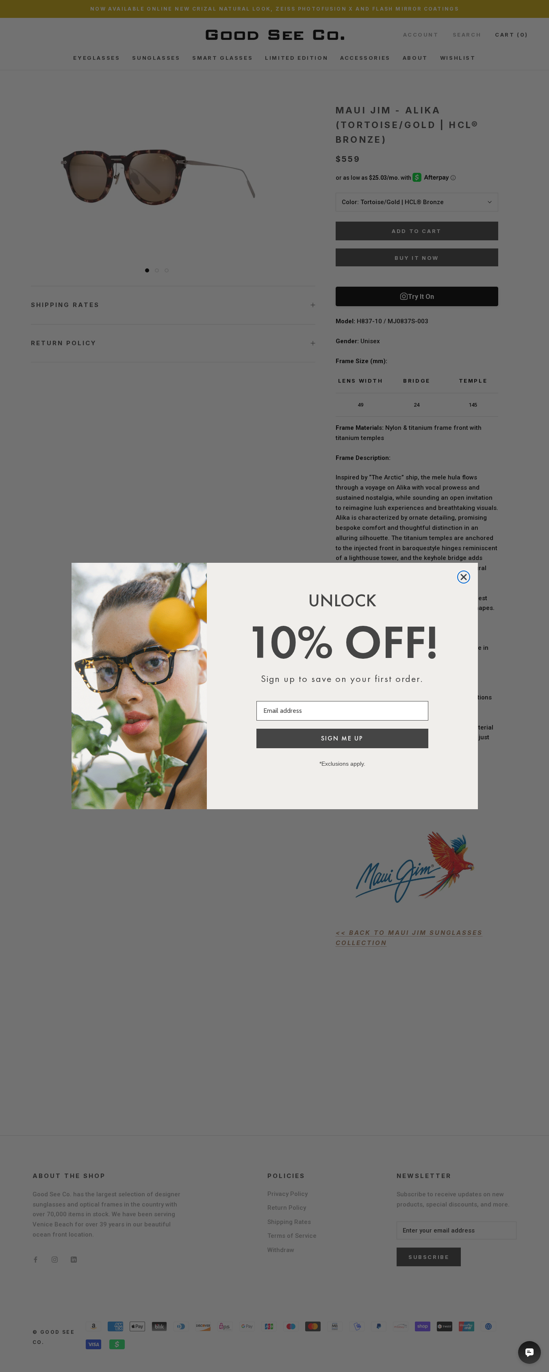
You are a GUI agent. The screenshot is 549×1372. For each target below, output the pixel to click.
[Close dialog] (464, 577)
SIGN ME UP (342, 738)
